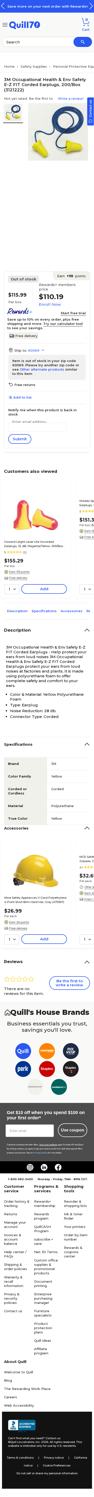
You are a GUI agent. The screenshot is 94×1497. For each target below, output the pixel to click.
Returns (10, 1214)
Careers (10, 1397)
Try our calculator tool (63, 324)
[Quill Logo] (24, 24)
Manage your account (15, 1224)
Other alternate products (42, 369)
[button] (91, 6)
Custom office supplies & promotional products (46, 1266)
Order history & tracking (17, 1203)
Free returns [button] (24, 385)
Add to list (22, 397)
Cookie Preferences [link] (56, 1465)
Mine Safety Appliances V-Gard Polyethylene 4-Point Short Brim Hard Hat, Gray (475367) (35, 900)
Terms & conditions (20, 1457)
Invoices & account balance (12, 1239)
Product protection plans (43, 1328)
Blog (8, 1380)
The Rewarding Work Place (27, 1389)
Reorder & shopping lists (75, 1203)
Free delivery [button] (18, 578)
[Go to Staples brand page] (47, 1070)
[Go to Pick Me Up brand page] (71, 1052)
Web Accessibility (19, 1405)
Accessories (71, 611)
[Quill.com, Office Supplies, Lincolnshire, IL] (22, 1426)
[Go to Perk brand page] (23, 1070)
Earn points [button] (71, 276)
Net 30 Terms (46, 1252)
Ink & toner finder (73, 1216)
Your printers (74, 1227)
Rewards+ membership (44, 1203)
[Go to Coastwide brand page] (47, 1052)
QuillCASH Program (42, 1229)
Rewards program (41, 1216)
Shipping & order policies (15, 1266)
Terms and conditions (48, 1145)
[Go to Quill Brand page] (23, 1052)
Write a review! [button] (70, 98)
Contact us (13, 1311)
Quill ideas (42, 1340)
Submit (20, 438)
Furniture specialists (43, 1313)
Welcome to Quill (18, 1372)
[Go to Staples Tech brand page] (71, 1070)
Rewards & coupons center (73, 1252)
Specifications (44, 611)
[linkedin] (44, 1167)
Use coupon (72, 1130)
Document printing (43, 1283)
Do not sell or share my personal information (47, 1473)
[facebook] (58, 1167)
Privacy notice (54, 1457)
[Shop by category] (5, 24)
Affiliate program (41, 1351)
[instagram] (30, 1167)
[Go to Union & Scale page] (35, 1088)
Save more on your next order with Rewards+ (47, 6)
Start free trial (73, 313)
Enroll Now (50, 304)
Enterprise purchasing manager (43, 1298)
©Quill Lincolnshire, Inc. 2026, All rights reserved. (41, 1442)
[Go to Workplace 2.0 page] (59, 1088)
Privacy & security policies (12, 1298)
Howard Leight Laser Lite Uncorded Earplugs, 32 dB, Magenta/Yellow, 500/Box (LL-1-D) (33, 544)
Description (17, 611)
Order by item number (75, 1237)
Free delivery (26, 336)
